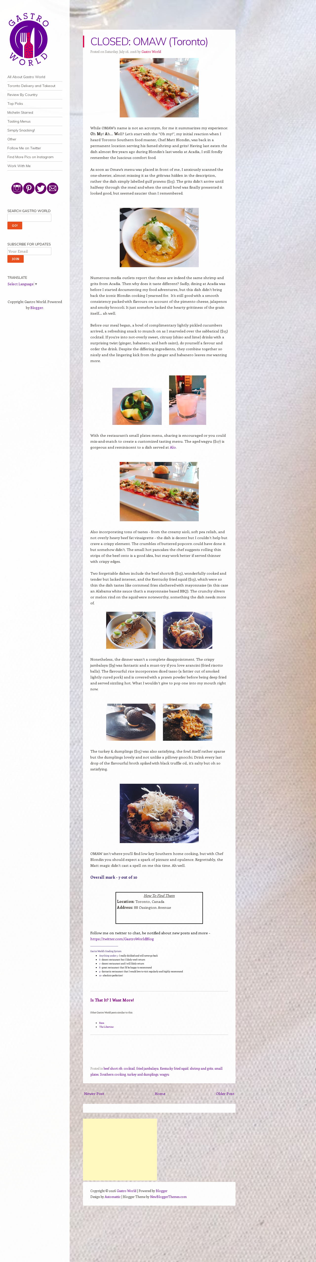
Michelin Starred (20, 112)
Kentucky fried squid (174, 1068)
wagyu (164, 1074)
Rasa (101, 1022)
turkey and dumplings (142, 1074)
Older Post (225, 1093)
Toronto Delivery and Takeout (31, 86)
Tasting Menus (19, 121)
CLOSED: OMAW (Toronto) (149, 41)
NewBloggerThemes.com (168, 1197)
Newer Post (94, 1093)
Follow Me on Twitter (24, 148)
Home (160, 1093)
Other (11, 139)
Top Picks (15, 103)
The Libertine (106, 1026)
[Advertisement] (120, 1149)
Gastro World (151, 51)
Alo (173, 447)
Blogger (36, 307)
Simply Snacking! (21, 130)
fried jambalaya (147, 1068)
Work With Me (19, 166)
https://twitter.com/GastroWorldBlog (122, 938)
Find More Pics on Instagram (30, 157)
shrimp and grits (201, 1068)
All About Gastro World (26, 77)
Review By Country (22, 94)
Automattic (112, 1197)
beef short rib (113, 1068)
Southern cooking (113, 1074)
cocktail (129, 1068)
